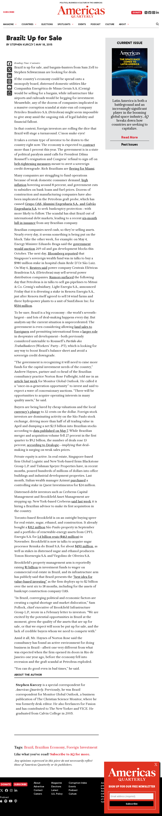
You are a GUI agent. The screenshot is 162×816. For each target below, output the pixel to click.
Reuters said (38, 268)
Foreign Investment (81, 747)
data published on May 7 (50, 431)
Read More (129, 137)
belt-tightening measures (32, 164)
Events (82, 24)
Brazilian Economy (50, 747)
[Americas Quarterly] (81, 11)
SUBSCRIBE (8, 12)
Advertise (39, 786)
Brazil (28, 747)
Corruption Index (78, 782)
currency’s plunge (27, 412)
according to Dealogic (43, 445)
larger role (90, 331)
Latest (54, 790)
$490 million (84, 546)
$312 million (36, 527)
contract (88, 145)
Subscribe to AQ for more (69, 754)
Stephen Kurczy (21, 44)
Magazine (56, 782)
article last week (25, 381)
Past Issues (129, 144)
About (37, 782)
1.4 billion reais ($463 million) (58, 537)
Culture (109, 24)
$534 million (23, 306)
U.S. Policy (57, 793)
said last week (81, 501)
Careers (38, 793)
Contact (38, 790)
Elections (47, 24)
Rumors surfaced (61, 277)
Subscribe (20, 784)
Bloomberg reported (63, 253)
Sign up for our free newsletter (132, 786)
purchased (78, 480)
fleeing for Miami (81, 168)
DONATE (137, 12)
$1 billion (31, 567)
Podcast (95, 24)
